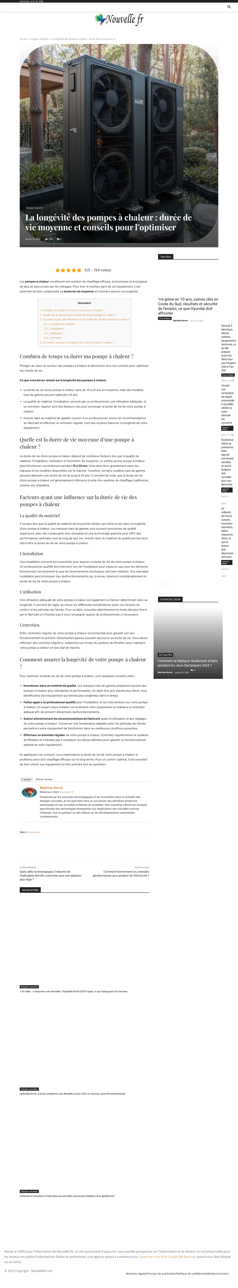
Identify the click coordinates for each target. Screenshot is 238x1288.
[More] (101, 257)
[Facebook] (67, 257)
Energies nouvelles (39, 38)
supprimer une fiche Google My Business (167, 1257)
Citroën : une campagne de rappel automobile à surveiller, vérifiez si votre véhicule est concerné (227, 404)
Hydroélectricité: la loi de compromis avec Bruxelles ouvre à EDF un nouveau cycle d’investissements (72, 1093)
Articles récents (44, 779)
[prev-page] (160, 585)
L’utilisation (53, 333)
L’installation (54, 328)
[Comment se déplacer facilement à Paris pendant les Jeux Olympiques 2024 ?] (188, 643)
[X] (75, 257)
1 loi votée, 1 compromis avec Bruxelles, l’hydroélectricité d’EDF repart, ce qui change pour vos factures (74, 991)
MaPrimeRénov (32, 832)
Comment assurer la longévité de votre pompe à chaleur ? (77, 342)
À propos (26, 779)
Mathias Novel (51, 788)
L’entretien (53, 337)
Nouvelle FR (66, 791)
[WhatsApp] (93, 257)
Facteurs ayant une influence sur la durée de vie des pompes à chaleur (84, 319)
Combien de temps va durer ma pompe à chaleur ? (72, 310)
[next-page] (166, 585)
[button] (229, 7)
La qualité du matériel (59, 324)
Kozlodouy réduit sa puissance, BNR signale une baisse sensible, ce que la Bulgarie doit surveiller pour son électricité (227, 462)
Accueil (23, 38)
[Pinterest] (84, 257)
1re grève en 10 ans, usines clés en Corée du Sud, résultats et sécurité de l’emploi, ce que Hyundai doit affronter (188, 306)
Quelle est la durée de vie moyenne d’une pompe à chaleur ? (78, 314)
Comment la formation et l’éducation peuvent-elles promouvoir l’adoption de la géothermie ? (67, 1196)
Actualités (165, 655)
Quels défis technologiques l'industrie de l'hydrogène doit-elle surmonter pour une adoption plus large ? (50, 875)
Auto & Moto (165, 318)
